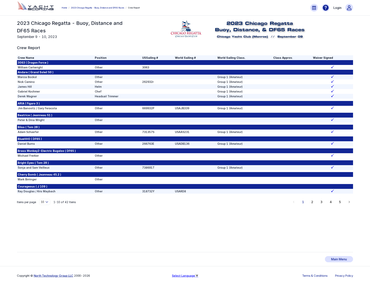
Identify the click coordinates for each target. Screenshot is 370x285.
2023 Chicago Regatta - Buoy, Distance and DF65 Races (97, 8)
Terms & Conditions (315, 275)
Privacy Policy (344, 275)
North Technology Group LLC (53, 275)
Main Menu (339, 259)
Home (64, 8)
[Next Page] (349, 202)
